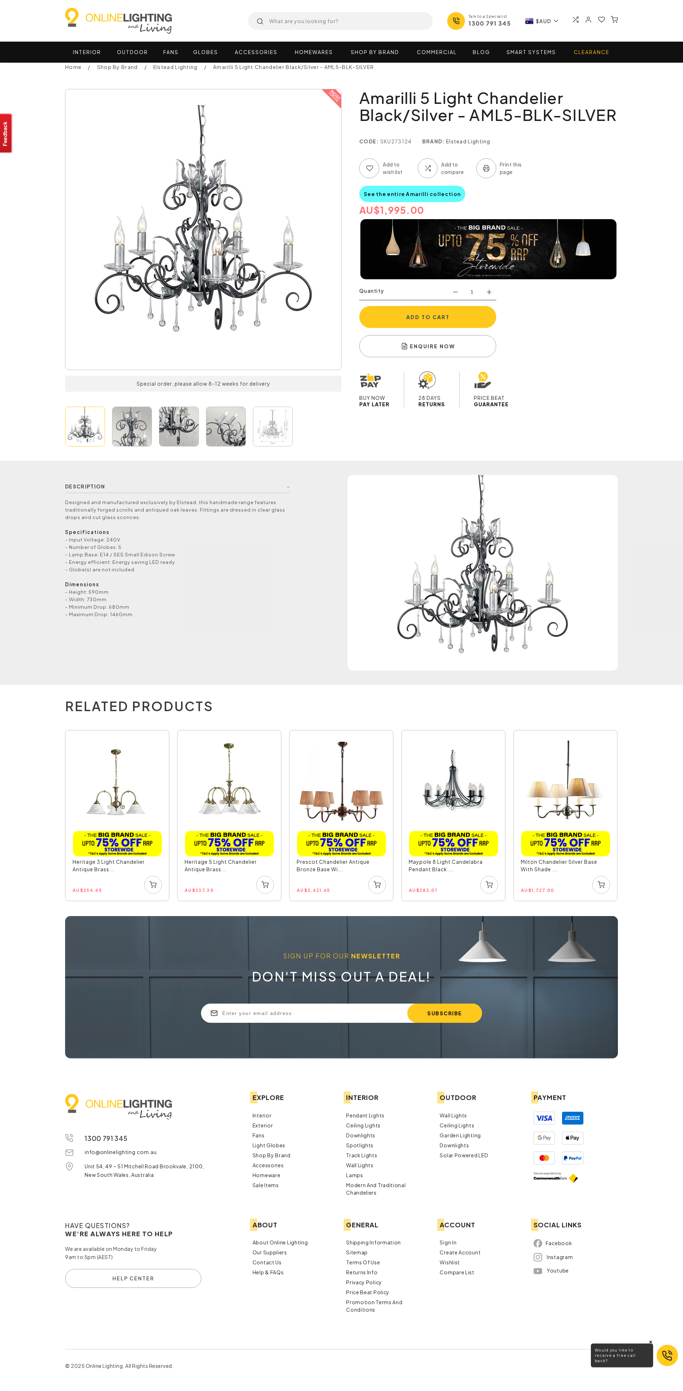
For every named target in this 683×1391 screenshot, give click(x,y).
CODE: (369, 141)
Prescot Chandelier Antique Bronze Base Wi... (333, 865)
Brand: (433, 141)
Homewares (314, 52)
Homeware (267, 1175)
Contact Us (267, 1262)
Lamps (354, 1175)
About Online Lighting (280, 1242)
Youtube (558, 1270)
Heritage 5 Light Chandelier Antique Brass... (221, 865)
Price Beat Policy (368, 1292)
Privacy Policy (364, 1282)
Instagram (560, 1257)
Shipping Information (373, 1242)
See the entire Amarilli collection (412, 194)
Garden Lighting (460, 1135)
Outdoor (132, 52)
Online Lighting (118, 21)
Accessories (256, 52)
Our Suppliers (270, 1252)
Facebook (559, 1243)
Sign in (448, 1242)
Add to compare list (428, 168)
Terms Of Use (363, 1262)
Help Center (133, 1278)
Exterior (263, 1125)
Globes (205, 52)
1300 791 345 (489, 23)
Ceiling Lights (363, 1125)
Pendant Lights (365, 1115)
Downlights (360, 1135)
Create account (460, 1252)
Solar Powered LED (464, 1155)
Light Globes (269, 1145)
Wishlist (450, 1262)
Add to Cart (428, 317)
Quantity (371, 290)
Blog (481, 52)
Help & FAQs (268, 1272)
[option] (117, 816)
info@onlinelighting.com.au (121, 1152)
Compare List (457, 1272)
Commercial (437, 52)
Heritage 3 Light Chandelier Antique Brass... (109, 865)
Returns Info (361, 1272)
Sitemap (357, 1252)
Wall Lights (360, 1165)
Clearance (591, 52)
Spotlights (360, 1145)
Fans (171, 52)
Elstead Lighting (468, 141)
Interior (87, 52)
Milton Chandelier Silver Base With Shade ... (559, 865)
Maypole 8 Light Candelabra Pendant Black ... (446, 865)
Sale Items (266, 1185)
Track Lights (361, 1155)
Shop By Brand (272, 1155)
